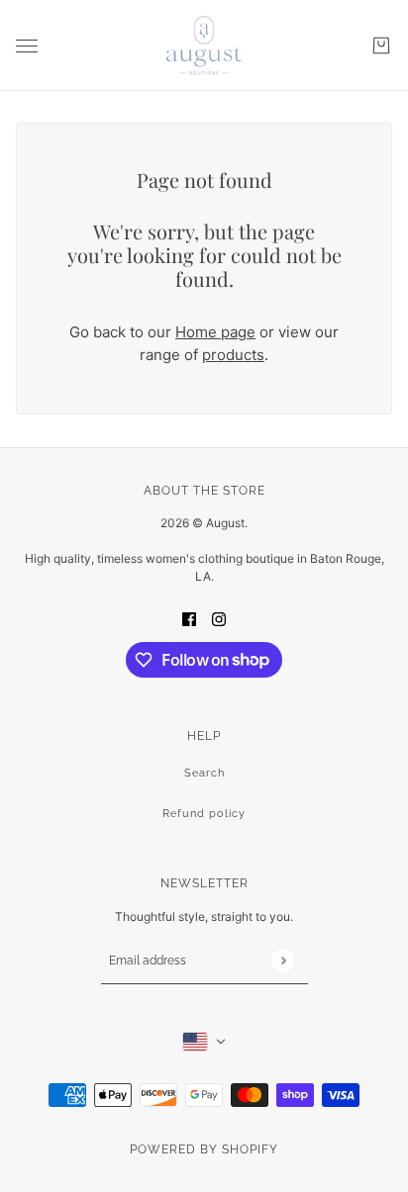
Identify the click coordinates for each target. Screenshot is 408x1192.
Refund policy (204, 813)
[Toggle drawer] (27, 46)
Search (204, 773)
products (233, 354)
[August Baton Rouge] (204, 45)
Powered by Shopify (204, 1149)
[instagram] (219, 618)
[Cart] (381, 45)
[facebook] (189, 618)
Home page (215, 331)
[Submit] (282, 960)
